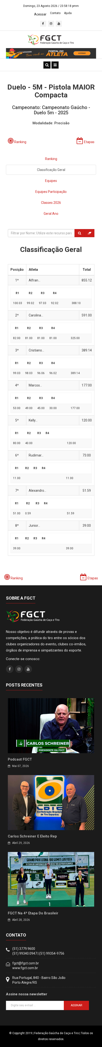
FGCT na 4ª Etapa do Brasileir (33, 913)
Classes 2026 (51, 203)
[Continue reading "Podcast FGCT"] (51, 725)
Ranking (51, 159)
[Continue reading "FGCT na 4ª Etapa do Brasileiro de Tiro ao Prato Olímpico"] (51, 879)
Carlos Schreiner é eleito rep (32, 836)
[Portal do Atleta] (51, 53)
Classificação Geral (51, 170)
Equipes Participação (51, 192)
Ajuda (68, 13)
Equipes (51, 181)
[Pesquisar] (79, 233)
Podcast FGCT (20, 759)
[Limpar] (89, 233)
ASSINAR (76, 1005)
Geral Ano (51, 213)
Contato (55, 13)
